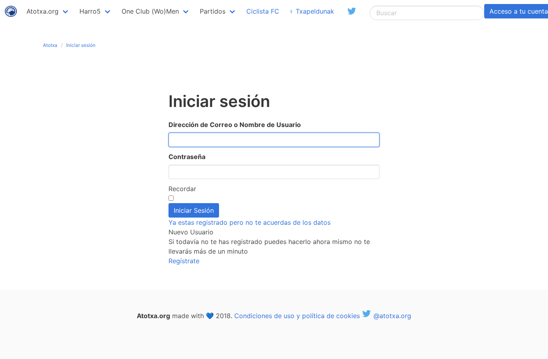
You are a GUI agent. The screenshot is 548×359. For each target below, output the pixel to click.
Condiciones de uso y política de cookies (297, 316)
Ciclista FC (262, 11)
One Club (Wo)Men (150, 11)
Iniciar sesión (80, 45)
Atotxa (50, 45)
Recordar (182, 189)
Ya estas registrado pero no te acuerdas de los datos (249, 222)
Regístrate (183, 261)
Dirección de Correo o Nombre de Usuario (234, 125)
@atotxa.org (391, 316)
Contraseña (186, 157)
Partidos (212, 11)
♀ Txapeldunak (311, 11)
